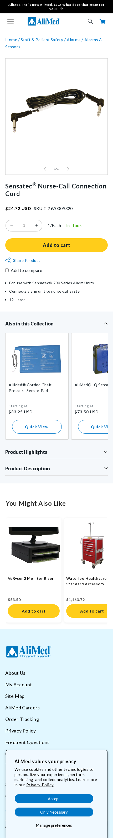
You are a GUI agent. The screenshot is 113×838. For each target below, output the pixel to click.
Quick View (37, 426)
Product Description (27, 468)
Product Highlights (26, 452)
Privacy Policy (40, 784)
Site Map (15, 696)
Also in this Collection (29, 323)
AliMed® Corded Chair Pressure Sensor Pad (30, 387)
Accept (54, 798)
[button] (10, 21)
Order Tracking (22, 719)
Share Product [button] (26, 260)
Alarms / (75, 39)
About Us (15, 673)
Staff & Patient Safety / (44, 39)
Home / (13, 39)
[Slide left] (45, 169)
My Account (18, 684)
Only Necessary (54, 812)
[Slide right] (68, 169)
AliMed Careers (22, 707)
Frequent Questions (27, 742)
